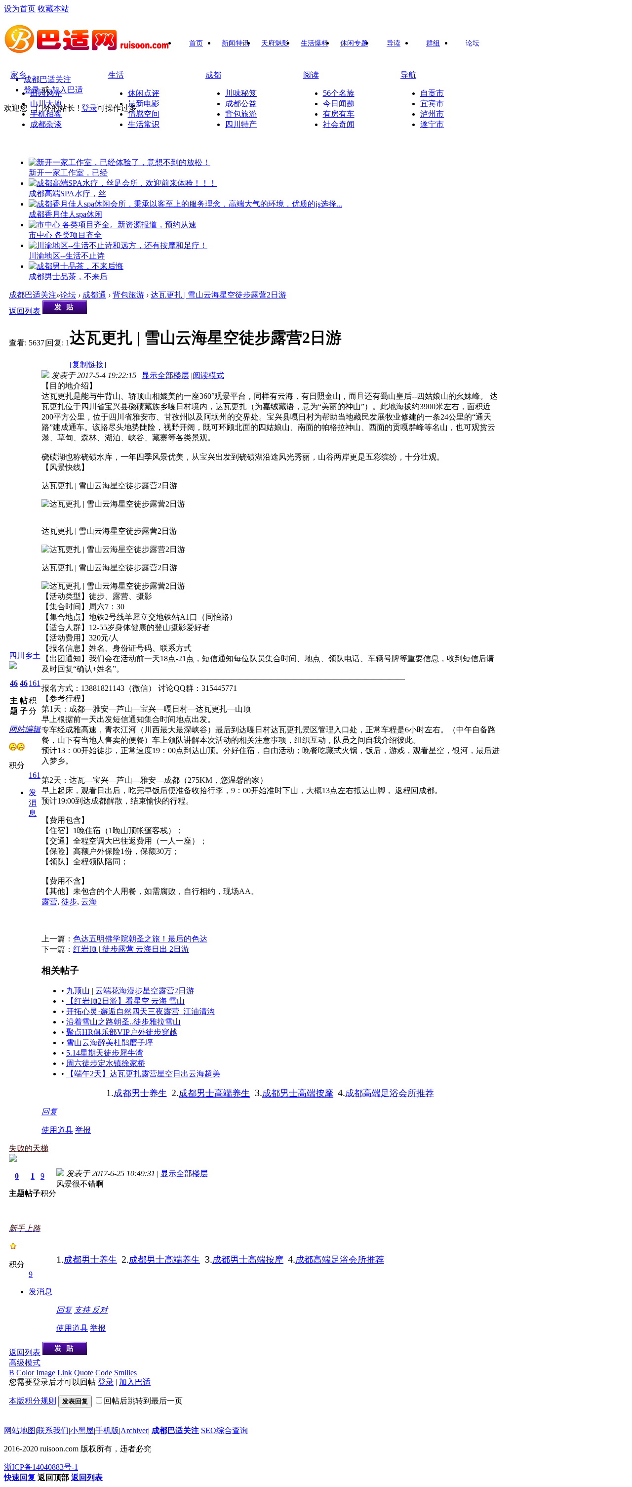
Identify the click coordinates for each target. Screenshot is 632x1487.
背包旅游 (241, 114)
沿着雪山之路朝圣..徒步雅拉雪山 (123, 1022)
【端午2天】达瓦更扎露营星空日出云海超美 (143, 1073)
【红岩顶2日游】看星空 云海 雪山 (125, 1001)
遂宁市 (432, 124)
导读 (393, 43)
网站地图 (20, 1430)
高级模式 (24, 1363)
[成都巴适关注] (87, 49)
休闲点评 (143, 93)
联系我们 (53, 1430)
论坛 (472, 43)
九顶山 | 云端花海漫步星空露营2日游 (130, 990)
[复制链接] (88, 364)
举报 (83, 1130)
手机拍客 (46, 114)
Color (25, 1372)
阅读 (311, 75)
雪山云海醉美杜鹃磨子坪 (109, 1042)
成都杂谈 (46, 124)
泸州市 (432, 114)
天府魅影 (275, 43)
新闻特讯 (235, 43)
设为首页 (20, 8)
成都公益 (241, 103)
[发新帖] (64, 311)
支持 (83, 1310)
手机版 (107, 1430)
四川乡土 (24, 655)
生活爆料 (314, 43)
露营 (49, 901)
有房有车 (339, 114)
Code (103, 1372)
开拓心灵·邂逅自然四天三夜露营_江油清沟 (140, 1011)
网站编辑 (24, 729)
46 (14, 683)
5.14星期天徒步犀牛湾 (104, 1053)
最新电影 (143, 103)
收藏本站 (53, 8)
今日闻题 (339, 103)
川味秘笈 (241, 93)
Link (64, 1372)
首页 (196, 43)
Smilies (125, 1372)
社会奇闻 (339, 124)
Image (45, 1372)
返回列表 (24, 311)
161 (34, 683)
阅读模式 (208, 375)
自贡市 (432, 93)
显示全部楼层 (165, 375)
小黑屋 (82, 1430)
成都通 (94, 295)
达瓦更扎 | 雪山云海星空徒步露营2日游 (218, 295)
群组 (433, 43)
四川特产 (241, 124)
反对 (100, 1310)
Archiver (134, 1430)
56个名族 (339, 93)
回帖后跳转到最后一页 (143, 1401)
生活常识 (143, 124)
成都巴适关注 (47, 79)
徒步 (69, 901)
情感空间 (143, 114)
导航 (408, 75)
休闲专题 (354, 43)
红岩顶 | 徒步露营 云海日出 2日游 (131, 949)
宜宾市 (432, 103)
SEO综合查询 (224, 1430)
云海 (89, 901)
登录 (32, 89)
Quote (83, 1372)
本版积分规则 (32, 1401)
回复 (49, 1111)
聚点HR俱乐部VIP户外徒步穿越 (121, 1032)
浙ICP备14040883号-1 (41, 1467)
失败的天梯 (28, 1148)
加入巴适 (67, 89)
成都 (213, 75)
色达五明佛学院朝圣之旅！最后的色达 (140, 939)
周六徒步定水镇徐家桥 (105, 1063)
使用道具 (57, 1130)
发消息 (33, 802)
